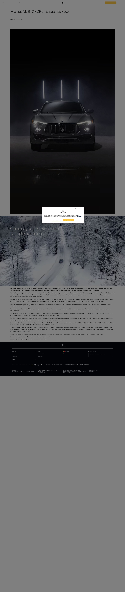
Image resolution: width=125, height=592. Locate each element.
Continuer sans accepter (79, 208)
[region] (63, 215)
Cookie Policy (79, 216)
